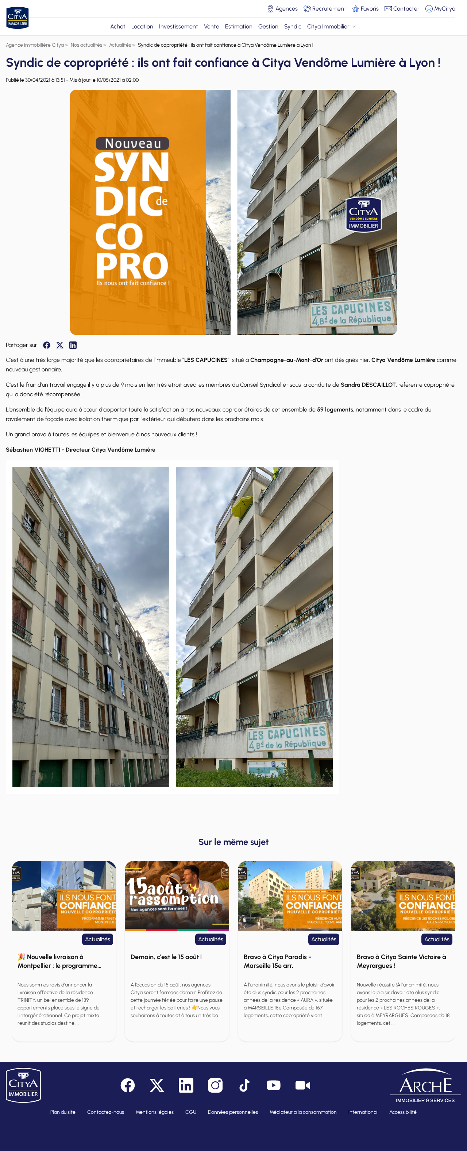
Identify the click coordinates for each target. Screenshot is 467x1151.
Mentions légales (155, 1112)
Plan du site (63, 1112)
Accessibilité (403, 1112)
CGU (190, 1112)
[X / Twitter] (59, 345)
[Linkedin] (73, 345)
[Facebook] (46, 345)
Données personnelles (233, 1112)
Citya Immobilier (328, 26)
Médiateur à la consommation (303, 1112)
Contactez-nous (105, 1112)
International (363, 1112)
